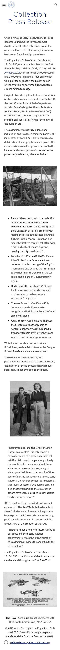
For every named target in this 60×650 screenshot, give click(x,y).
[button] (4, 4)
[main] (30, 17)
